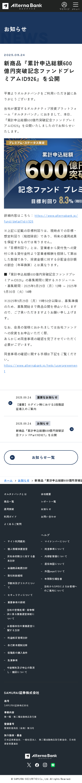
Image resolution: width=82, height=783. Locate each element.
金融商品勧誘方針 (18, 568)
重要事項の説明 (16, 602)
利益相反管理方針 (18, 637)
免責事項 (13, 660)
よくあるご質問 (12, 524)
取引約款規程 (15, 575)
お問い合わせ (48, 516)
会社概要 (46, 494)
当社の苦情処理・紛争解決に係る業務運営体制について (21, 614)
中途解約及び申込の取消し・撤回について (21, 670)
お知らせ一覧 (43, 457)
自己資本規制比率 (18, 645)
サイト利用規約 (16, 541)
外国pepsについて (55, 571)
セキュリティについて (20, 595)
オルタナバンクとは (15, 494)
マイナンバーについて (57, 541)
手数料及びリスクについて (21, 585)
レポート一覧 (48, 501)
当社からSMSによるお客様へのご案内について (60, 588)
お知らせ (46, 509)
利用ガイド (10, 516)
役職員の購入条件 (18, 652)
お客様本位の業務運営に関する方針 (21, 628)
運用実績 (9, 509)
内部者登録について (56, 556)
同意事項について (55, 548)
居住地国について (55, 563)
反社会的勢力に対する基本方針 (21, 558)
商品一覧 (9, 501)
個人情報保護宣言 (18, 548)
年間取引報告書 (53, 578)
